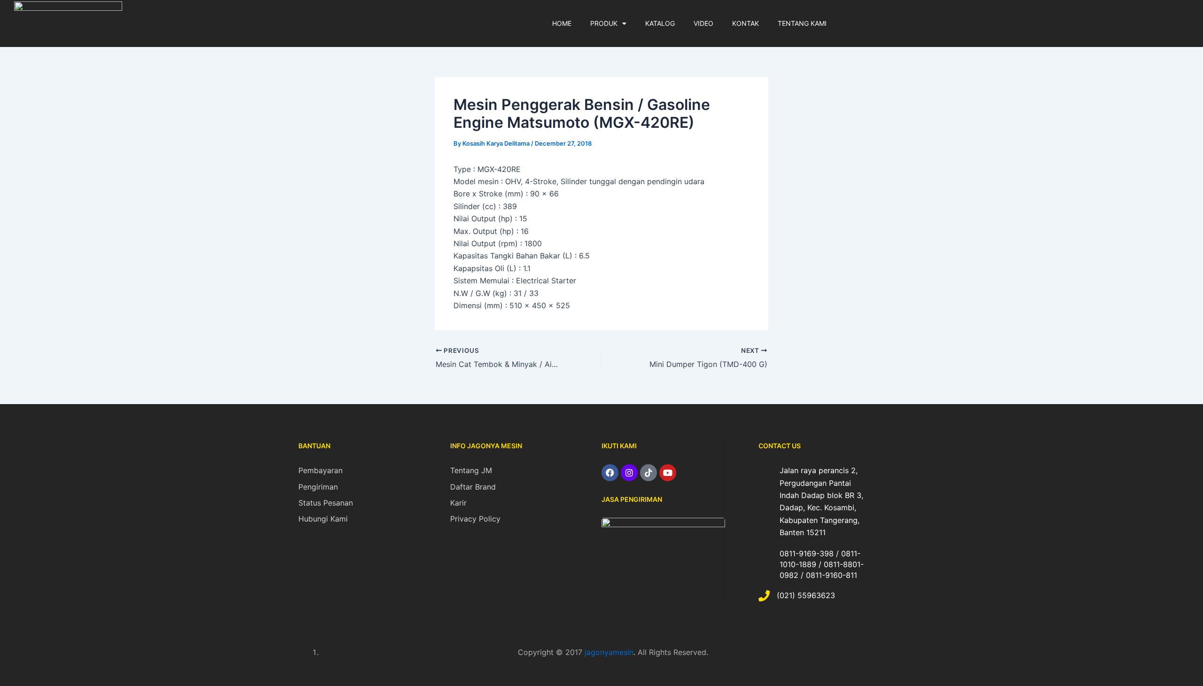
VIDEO (703, 23)
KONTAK (745, 23)
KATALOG (660, 23)
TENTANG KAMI (802, 23)
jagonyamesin (609, 652)
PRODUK (603, 23)
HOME (561, 23)
